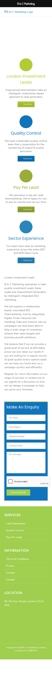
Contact (10, 579)
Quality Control (15, 530)
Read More (27, 104)
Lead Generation (15, 523)
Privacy (10, 566)
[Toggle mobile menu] (46, 11)
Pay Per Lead (14, 537)
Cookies (10, 572)
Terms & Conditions (17, 559)
